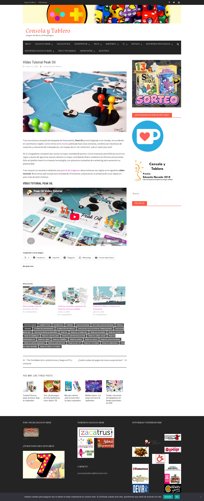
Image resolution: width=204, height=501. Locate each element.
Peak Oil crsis (44, 339)
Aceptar (168, 497)
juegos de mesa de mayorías (45, 332)
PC (124, 44)
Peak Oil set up (74, 343)
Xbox (96, 44)
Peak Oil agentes (116, 332)
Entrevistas (86, 51)
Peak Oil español (60, 339)
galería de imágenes (70, 170)
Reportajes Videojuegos (158, 44)
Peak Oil (64, 332)
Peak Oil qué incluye (56, 343)
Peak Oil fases (76, 339)
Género (69, 325)
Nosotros (104, 51)
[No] (200, 496)
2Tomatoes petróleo (66, 329)
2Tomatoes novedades (43, 329)
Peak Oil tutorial (91, 343)
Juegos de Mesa (30, 2)
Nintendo (111, 44)
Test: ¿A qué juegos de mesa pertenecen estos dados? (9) (52, 398)
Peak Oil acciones (97, 332)
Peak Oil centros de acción (73, 336)
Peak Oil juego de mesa (110, 339)
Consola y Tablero (48, 31)
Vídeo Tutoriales (67, 51)
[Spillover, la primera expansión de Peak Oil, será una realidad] (74, 295)
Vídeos (120, 325)
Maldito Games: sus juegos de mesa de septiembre (93, 398)
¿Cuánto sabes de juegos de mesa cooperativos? (100, 360)
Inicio (28, 44)
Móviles (135, 44)
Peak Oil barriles (31, 336)
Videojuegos (42, 2)
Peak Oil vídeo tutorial (50, 347)
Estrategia (58, 325)
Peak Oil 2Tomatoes (79, 332)
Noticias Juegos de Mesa (103, 325)
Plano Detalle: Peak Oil (32, 306)
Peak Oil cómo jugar (96, 336)
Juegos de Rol (63, 44)
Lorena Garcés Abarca (52, 66)
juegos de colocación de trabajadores (95, 329)
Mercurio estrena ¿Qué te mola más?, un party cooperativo (73, 398)
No (177, 497)
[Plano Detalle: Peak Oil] (39, 295)
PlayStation (81, 44)
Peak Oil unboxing (110, 343)
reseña (65, 143)
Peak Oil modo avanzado (34, 343)
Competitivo (44, 325)
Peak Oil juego (91, 339)
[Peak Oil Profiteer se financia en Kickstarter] (109, 295)
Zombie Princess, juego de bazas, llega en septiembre (31, 398)
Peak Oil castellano (50, 336)
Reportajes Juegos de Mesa (38, 51)
